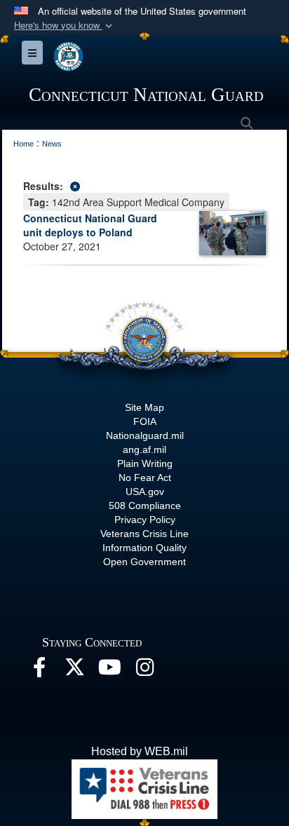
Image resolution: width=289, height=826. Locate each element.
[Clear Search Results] (144, 185)
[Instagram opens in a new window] (144, 671)
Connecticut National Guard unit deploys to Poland (90, 225)
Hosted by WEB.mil (139, 751)
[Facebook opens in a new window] (39, 671)
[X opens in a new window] (74, 671)
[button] (64, 25)
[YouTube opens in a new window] (109, 671)
